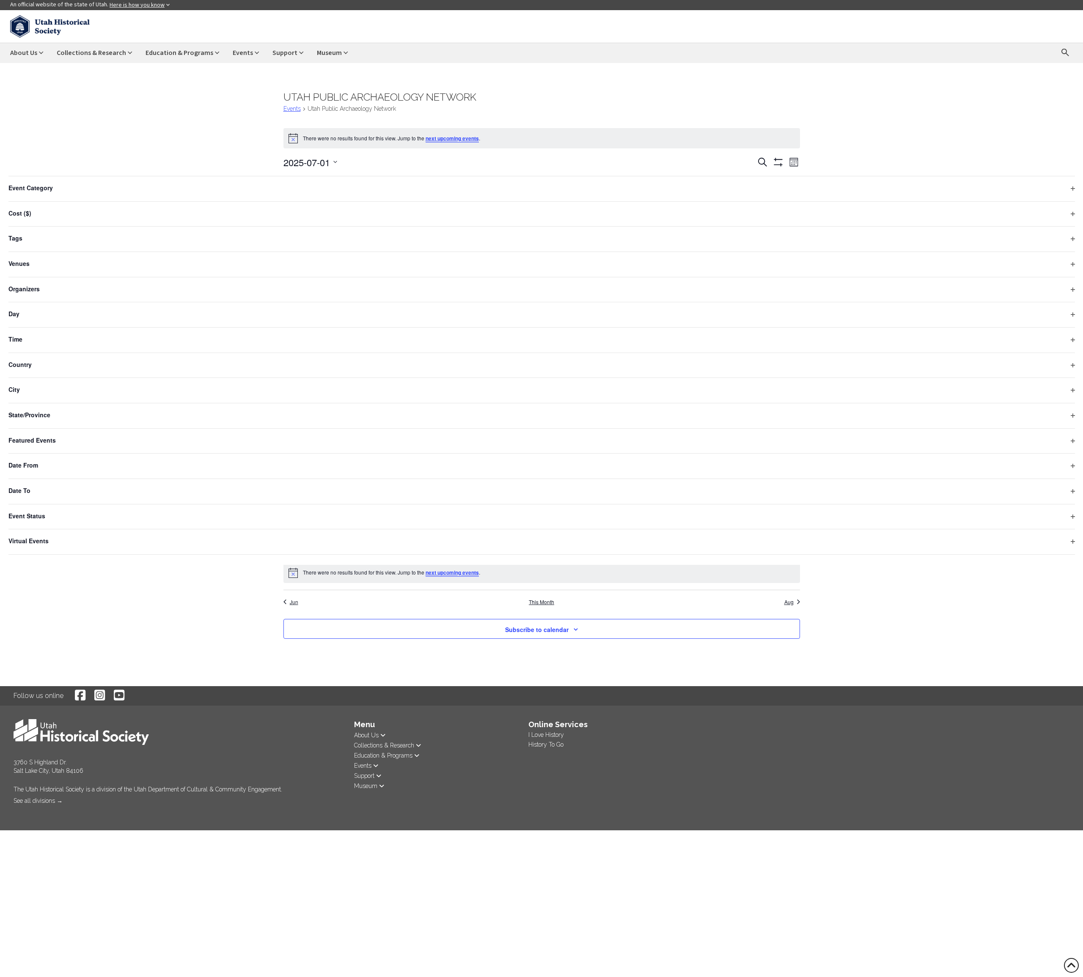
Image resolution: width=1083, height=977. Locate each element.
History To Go (545, 744)
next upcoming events (452, 138)
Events (292, 108)
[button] (14, 812)
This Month (541, 602)
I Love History (546, 734)
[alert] (541, 138)
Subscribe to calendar (537, 629)
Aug (789, 602)
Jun (294, 602)
